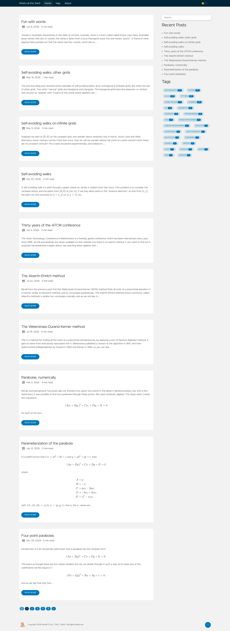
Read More (30, 52)
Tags (57, 3)
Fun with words (33, 22)
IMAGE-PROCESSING (189, 120)
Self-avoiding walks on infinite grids (48, 123)
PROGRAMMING (193, 114)
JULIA (169, 96)
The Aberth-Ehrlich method (43, 276)
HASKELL (170, 143)
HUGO (168, 149)
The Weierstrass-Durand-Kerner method (53, 327)
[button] (22, 608)
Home (48, 3)
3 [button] (37, 608)
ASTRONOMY (171, 132)
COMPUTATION (172, 102)
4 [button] (43, 608)
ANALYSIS (200, 126)
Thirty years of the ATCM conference (50, 225)
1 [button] (26, 608)
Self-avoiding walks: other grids (45, 72)
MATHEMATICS (172, 90)
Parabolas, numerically (38, 377)
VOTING (193, 90)
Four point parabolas (37, 536)
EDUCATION (171, 137)
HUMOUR (185, 149)
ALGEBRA (194, 102)
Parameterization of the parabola (47, 443)
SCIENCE (184, 155)
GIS (167, 108)
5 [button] (48, 608)
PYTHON (186, 96)
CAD (168, 120)
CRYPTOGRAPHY (194, 132)
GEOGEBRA (191, 137)
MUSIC (202, 149)
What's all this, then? (29, 3)
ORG (168, 155)
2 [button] (32, 608)
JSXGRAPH (171, 114)
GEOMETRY (184, 108)
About (68, 3)
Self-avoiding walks (36, 174)
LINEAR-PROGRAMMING (176, 126)
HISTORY (188, 143)
